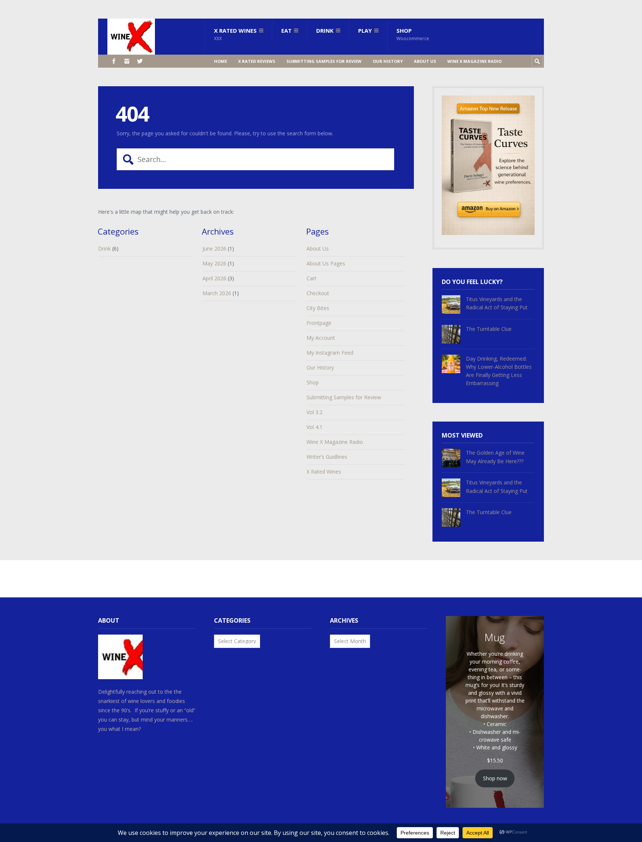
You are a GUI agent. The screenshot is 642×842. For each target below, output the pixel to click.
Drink (325, 30)
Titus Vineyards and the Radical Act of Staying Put (497, 303)
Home (220, 61)
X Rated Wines (235, 34)
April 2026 (214, 278)
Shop (412, 34)
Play (365, 30)
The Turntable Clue (489, 328)
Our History (388, 61)
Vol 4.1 (314, 426)
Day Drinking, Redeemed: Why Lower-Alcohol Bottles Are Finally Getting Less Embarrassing (499, 371)
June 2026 (214, 248)
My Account (321, 337)
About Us (425, 61)
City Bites (318, 308)
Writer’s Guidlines (327, 456)
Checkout (318, 293)
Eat (286, 30)
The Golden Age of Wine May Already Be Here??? (495, 456)
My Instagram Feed (330, 352)
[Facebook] (113, 61)
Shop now (495, 778)
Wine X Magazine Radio (474, 61)
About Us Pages (326, 263)
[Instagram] (126, 61)
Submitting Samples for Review (323, 61)
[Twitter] (139, 61)
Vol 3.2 (314, 412)
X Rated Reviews (256, 61)
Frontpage (319, 322)
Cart (312, 278)
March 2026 (216, 293)
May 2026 (214, 263)
